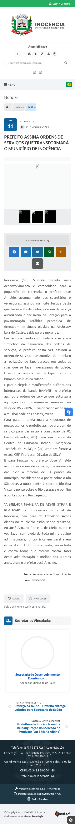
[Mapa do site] (48, 54)
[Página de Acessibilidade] (54, 54)
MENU (11, 84)
